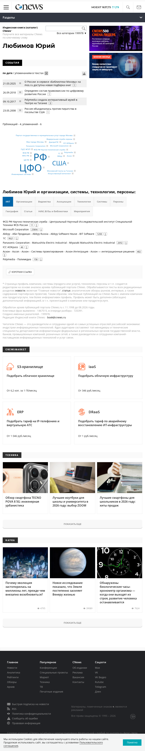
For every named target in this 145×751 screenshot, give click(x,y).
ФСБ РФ (26, 153)
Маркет (44, 677)
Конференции (48, 667)
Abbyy (59, 156)
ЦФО (30, 167)
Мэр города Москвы (35, 142)
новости (20, 290)
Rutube (99, 682)
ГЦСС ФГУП (25, 149)
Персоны (118, 201)
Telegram (100, 686)
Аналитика (13, 672)
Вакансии (78, 677)
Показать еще (72, 524)
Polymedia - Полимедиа (17, 259)
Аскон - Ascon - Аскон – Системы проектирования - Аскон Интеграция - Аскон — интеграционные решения (68, 251)
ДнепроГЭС (54, 142)
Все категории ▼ (72, 33)
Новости (12, 667)
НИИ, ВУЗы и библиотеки (53, 211)
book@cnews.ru (56, 317)
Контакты (78, 682)
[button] (128, 7)
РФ (40, 156)
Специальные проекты (54, 672)
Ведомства (44, 201)
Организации (24, 201)
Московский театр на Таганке (60, 171)
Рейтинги (13, 677)
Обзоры (12, 682)
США (59, 163)
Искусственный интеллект (59, 173)
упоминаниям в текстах (29, 73)
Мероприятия (82, 211)
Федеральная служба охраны (59, 139)
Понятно (132, 742)
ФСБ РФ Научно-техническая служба (49, 149)
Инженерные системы (21, 174)
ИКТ (8, 201)
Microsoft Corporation (59, 146)
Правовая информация (26, 723)
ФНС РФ (25, 156)
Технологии (84, 201)
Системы (102, 201)
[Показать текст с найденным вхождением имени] (46, 73)
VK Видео (100, 677)
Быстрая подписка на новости (30, 704)
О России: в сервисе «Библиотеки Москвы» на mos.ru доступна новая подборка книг (53, 83)
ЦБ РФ (26, 160)
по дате (7, 73)
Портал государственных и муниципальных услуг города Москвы (44, 135)
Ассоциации (64, 201)
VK (96, 672)
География (12, 211)
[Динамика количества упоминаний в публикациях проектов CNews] (84, 73)
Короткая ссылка (22, 271)
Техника (45, 682)
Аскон (69, 156)
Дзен (98, 691)
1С (59, 153)
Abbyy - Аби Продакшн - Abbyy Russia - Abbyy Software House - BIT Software (48, 233)
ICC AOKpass (68, 143)
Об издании (79, 667)
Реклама (77, 672)
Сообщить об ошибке (25, 718)
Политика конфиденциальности (31, 713)
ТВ (41, 686)
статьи (66, 290)
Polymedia (68, 152)
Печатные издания (51, 691)
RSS (14, 709)
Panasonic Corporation (35, 146)
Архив (10, 686)
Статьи (28, 211)
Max (97, 667)
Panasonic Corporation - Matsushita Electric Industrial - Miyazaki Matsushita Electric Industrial (59, 242)
